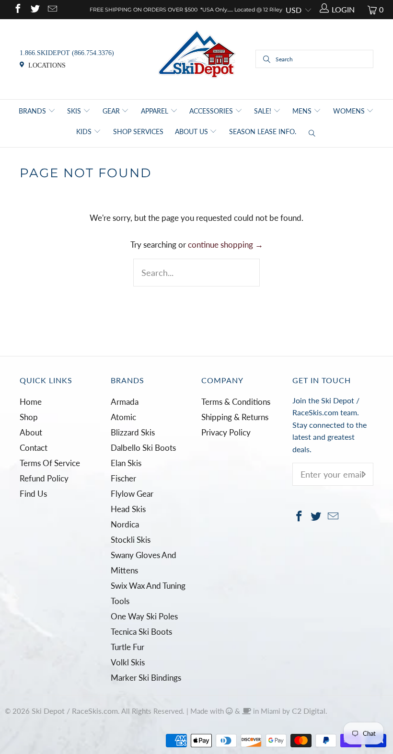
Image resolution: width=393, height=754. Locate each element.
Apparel (155, 111)
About (31, 432)
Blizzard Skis (133, 432)
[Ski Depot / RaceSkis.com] (197, 58)
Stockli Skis (130, 540)
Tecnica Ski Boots (141, 632)
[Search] (312, 133)
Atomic (123, 417)
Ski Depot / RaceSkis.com (75, 710)
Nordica (125, 524)
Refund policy (44, 478)
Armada (125, 402)
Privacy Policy (226, 432)
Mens (302, 111)
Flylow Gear (132, 494)
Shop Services (138, 131)
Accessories (212, 111)
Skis (75, 111)
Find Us (33, 494)
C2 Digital (308, 710)
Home (31, 402)
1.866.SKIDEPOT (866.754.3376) (67, 53)
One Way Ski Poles (144, 616)
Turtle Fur (127, 647)
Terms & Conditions (235, 402)
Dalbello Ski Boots (143, 448)
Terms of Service (50, 463)
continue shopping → (225, 245)
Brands (33, 111)
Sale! (263, 111)
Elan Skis (126, 463)
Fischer (123, 478)
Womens (350, 111)
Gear (112, 111)
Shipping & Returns (234, 417)
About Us (192, 131)
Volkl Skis (128, 662)
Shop (29, 417)
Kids (84, 131)
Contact (33, 448)
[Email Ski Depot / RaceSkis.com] (51, 9)
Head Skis (128, 509)
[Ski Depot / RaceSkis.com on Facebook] (17, 9)
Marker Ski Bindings (146, 678)
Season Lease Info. (262, 131)
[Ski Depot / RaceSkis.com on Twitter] (34, 9)
